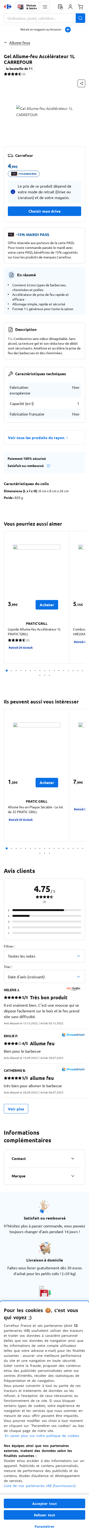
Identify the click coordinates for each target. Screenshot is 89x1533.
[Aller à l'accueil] (8, 6)
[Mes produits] (60, 6)
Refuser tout (44, 1515)
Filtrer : (9, 946)
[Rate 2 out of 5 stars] (9, 74)
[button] (45, 6)
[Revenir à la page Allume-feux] (5, 42)
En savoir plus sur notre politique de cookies (42, 1435)
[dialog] (44, 1417)
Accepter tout (44, 1503)
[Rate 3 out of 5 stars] (12, 74)
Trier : (8, 966)
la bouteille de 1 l (19, 68)
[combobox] (44, 18)
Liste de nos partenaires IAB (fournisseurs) (39, 1485)
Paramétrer (45, 1526)
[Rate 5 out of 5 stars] (20, 74)
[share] (81, 83)
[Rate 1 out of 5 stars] (5, 74)
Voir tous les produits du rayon (36, 437)
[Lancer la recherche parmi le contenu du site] (80, 18)
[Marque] (72, 1176)
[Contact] (72, 1158)
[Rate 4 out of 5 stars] (16, 74)
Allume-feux (19, 42)
